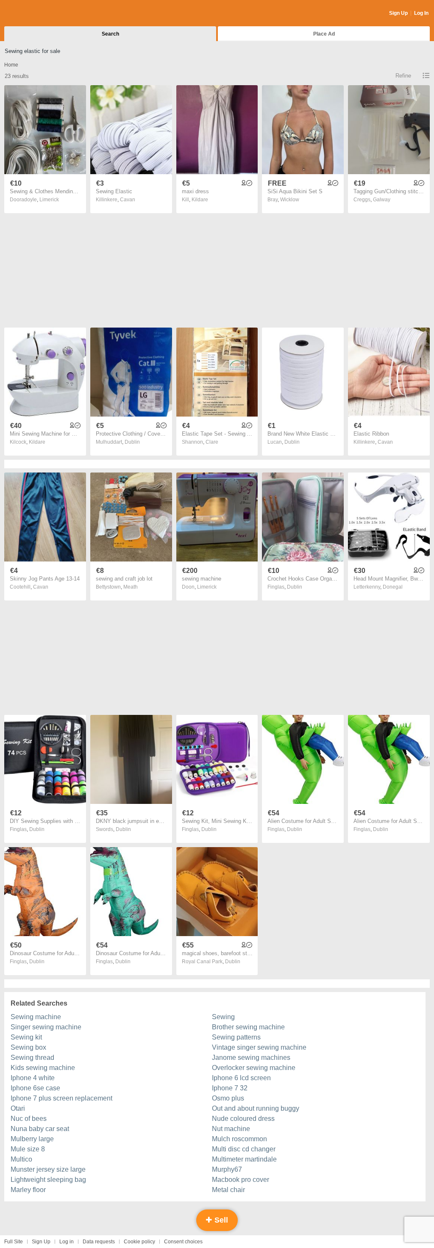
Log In (421, 13)
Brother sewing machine (248, 1027)
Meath (130, 587)
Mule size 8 (28, 1149)
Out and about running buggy (255, 1108)
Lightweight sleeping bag (48, 1179)
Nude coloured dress (243, 1118)
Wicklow (289, 200)
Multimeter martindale (244, 1159)
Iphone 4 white (33, 1077)
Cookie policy (139, 1242)
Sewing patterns (236, 1037)
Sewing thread (32, 1057)
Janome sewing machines (251, 1057)
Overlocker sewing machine (253, 1067)
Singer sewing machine (46, 1027)
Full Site (13, 1242)
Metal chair (228, 1189)
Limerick (49, 200)
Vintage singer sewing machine (259, 1047)
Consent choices (183, 1242)
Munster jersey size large (48, 1169)
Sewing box (28, 1047)
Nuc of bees (29, 1118)
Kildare (200, 200)
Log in (66, 1242)
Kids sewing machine (43, 1067)
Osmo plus (228, 1098)
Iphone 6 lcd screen (241, 1077)
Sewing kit (26, 1037)
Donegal (393, 587)
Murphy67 (227, 1169)
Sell (220, 1220)
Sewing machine (36, 1016)
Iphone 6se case (35, 1088)
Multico (21, 1159)
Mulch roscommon (239, 1138)
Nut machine (231, 1128)
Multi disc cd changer (243, 1149)
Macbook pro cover (240, 1179)
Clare (212, 442)
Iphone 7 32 (230, 1088)
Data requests (99, 1242)
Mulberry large (32, 1138)
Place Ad (324, 34)
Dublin (132, 442)
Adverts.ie (37, 13)
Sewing (223, 1016)
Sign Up (398, 13)
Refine (403, 75)
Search (110, 34)
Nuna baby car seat (40, 1128)
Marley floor (28, 1189)
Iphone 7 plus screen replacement (61, 1098)
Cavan (127, 200)
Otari (18, 1108)
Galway (381, 200)
